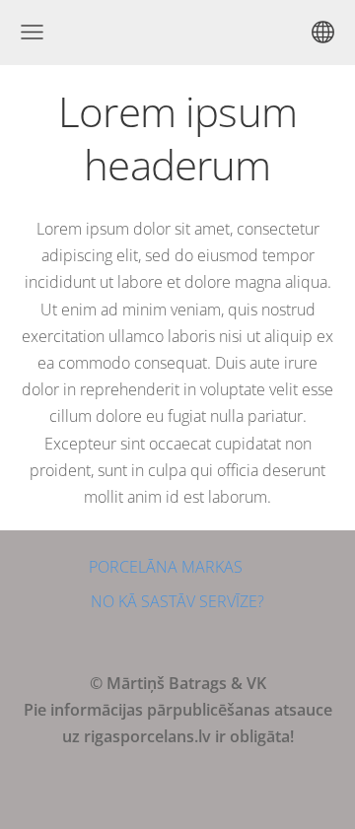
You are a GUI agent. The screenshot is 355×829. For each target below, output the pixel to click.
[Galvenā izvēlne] (32, 32)
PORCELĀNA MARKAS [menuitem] (166, 567)
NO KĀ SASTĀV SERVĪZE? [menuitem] (177, 601)
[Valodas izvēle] (323, 32)
